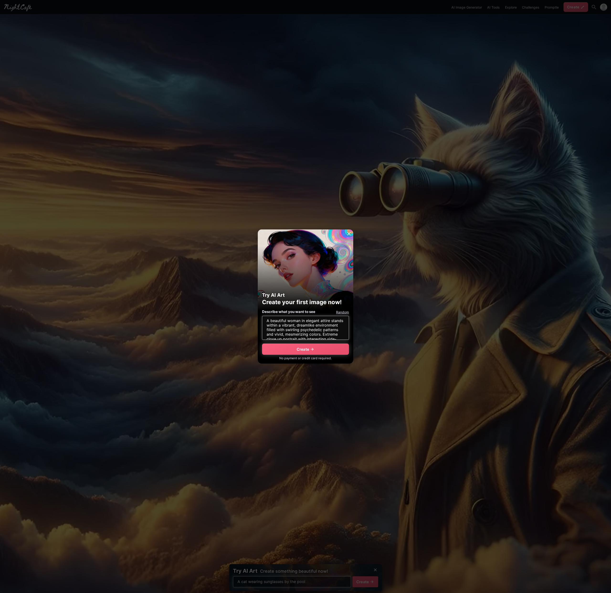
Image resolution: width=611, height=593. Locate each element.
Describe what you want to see (288, 311)
